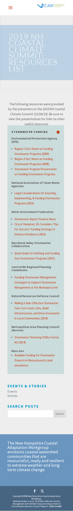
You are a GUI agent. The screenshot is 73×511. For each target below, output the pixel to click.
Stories (12, 395)
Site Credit (56, 506)
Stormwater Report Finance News (35, 219)
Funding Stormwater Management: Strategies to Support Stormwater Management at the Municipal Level (35, 282)
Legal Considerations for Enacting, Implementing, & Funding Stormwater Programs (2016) (37, 198)
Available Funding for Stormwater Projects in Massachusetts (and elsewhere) (34, 360)
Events (12, 391)
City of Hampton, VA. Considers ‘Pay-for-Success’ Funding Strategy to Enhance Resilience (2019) (36, 229)
